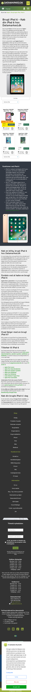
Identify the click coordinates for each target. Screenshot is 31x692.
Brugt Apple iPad (15, 12)
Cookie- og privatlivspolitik (15, 508)
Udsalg (15, 417)
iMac (15, 444)
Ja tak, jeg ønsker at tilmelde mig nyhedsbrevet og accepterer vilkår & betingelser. (16, 542)
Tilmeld (15, 548)
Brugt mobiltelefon (15, 434)
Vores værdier (15, 488)
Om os (15, 485)
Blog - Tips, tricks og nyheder (15, 491)
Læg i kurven (11, 124)
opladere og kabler (16, 354)
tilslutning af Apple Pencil (12, 210)
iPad (15, 441)
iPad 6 (22, 12)
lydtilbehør (24, 354)
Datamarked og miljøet (15, 495)
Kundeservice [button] (15, 452)
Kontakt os (15, 456)
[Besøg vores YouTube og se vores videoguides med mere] (13, 629)
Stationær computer (15, 424)
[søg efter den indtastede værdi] (28, 3)
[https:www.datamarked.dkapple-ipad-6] (15, 84)
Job (16, 511)
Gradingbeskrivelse (16, 473)
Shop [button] (15, 413)
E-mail (9, 534)
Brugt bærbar (15, 427)
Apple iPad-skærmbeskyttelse (12, 369)
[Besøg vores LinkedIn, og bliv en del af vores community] (22, 629)
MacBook (15, 447)
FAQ (15, 469)
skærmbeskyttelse (6, 354)
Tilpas (16, 677)
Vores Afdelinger (15, 505)
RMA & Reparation (15, 463)
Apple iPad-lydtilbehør (10, 372)
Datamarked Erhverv (15, 498)
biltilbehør (4, 355)
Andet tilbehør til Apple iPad (12, 376)
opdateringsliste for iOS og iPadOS (13, 385)
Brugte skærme (15, 431)
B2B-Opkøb (16, 501)
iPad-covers (25, 352)
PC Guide (15, 476)
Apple (8, 12)
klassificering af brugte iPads (9, 392)
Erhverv (16, 466)
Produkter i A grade (15, 421)
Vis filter (15, 98)
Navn (9, 527)
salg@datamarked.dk (15, 363)
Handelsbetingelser (15, 459)
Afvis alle (16, 682)
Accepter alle (16, 687)
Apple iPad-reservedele (11, 377)
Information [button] (15, 481)
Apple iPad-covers (9, 367)
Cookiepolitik (9, 672)
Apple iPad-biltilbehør (10, 374)
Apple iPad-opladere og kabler (13, 370)
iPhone (15, 437)
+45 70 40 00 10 (16, 602)
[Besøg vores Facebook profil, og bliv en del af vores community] (18, 629)
